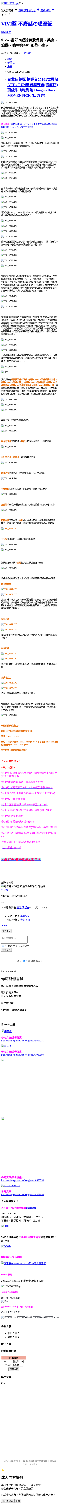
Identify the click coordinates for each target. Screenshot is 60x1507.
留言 (26, 907)
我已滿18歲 (7, 1501)
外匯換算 (13, 1357)
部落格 (11, 62)
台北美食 (25, 920)
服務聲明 (34, 1464)
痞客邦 (20, 907)
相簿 (9, 59)
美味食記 (25, 916)
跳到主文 (6, 32)
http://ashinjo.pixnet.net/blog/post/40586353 (22, 1180)
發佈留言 (6, 950)
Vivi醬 (4, 890)
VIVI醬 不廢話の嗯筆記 (27, 24)
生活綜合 (26, 53)
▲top (4, 925)
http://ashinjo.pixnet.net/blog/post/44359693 (22, 1194)
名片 (9, 66)
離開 (18, 1501)
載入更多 (6, 931)
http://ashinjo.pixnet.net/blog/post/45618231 (22, 1040)
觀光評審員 (31, 1208)
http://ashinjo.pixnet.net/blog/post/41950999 (22, 1054)
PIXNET (14, 1461)
